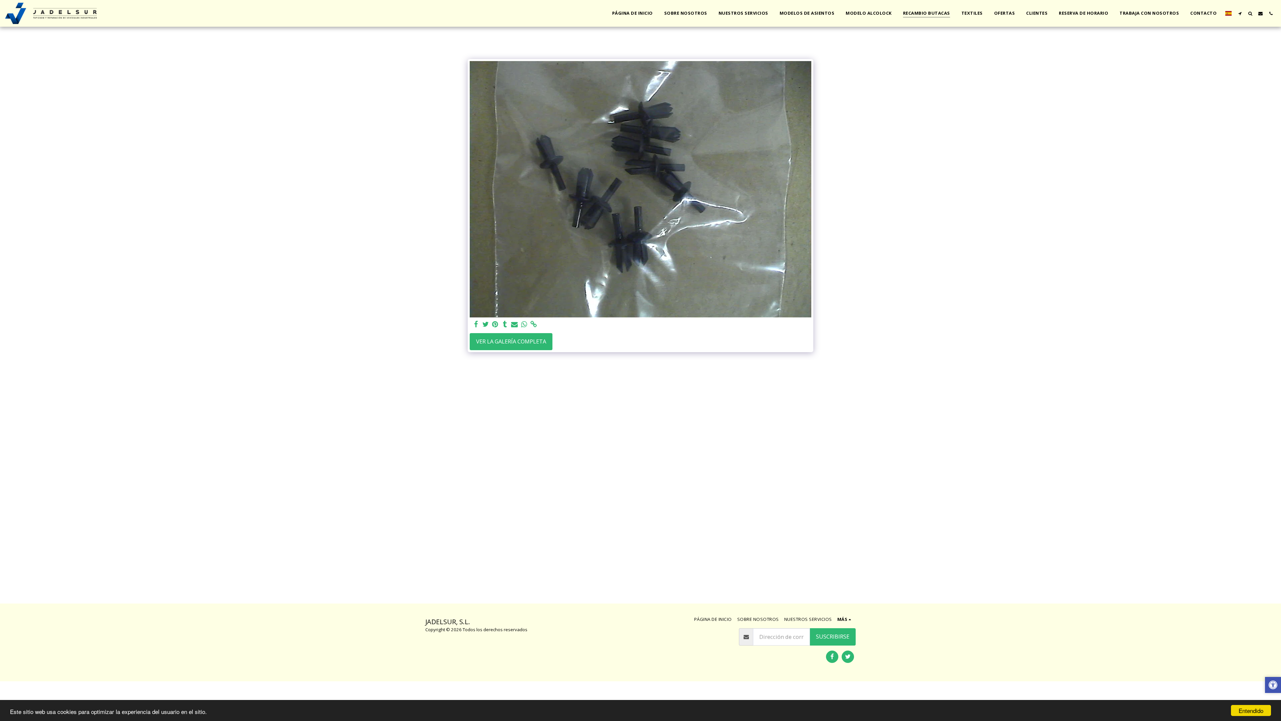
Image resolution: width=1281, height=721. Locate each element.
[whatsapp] (524, 324)
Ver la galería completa (511, 341)
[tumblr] (504, 324)
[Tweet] (485, 324)
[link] (533, 324)
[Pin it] (495, 324)
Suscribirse (832, 636)
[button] (1240, 13)
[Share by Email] (514, 324)
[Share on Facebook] (475, 324)
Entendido (1251, 710)
